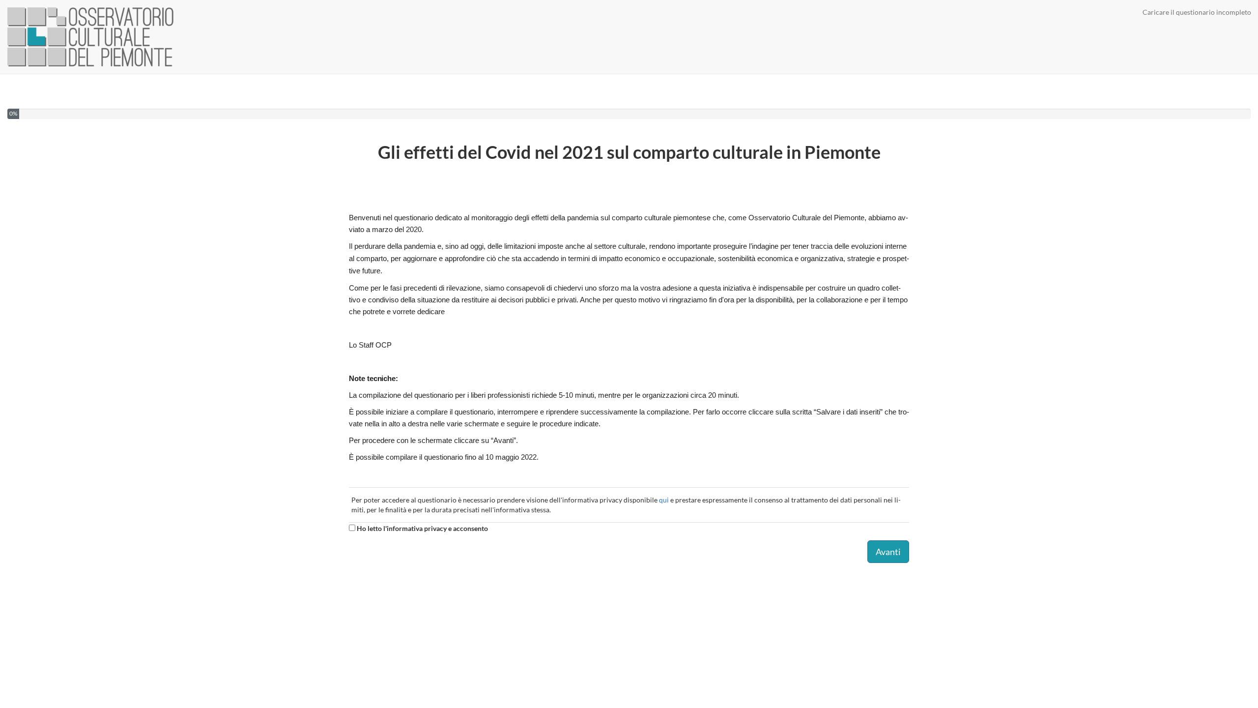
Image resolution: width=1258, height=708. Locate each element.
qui (664, 500)
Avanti (888, 551)
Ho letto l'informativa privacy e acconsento (421, 528)
